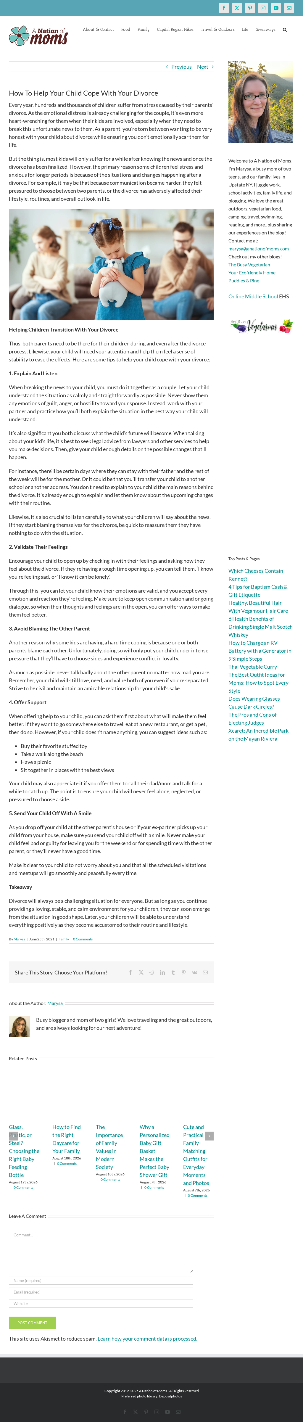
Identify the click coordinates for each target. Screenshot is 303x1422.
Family (64, 939)
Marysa (19, 939)
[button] (285, 29)
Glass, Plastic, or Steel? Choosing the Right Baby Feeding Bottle (24, 1151)
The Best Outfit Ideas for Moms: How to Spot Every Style (258, 682)
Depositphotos (170, 1396)
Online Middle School (253, 296)
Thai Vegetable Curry (252, 666)
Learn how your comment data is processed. (147, 1338)
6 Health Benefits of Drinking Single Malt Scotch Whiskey (260, 626)
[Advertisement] (261, 454)
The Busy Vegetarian (249, 264)
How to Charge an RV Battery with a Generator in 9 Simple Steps (259, 650)
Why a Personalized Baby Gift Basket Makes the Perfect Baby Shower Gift (155, 1151)
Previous (181, 66)
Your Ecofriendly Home (251, 272)
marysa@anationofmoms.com (258, 248)
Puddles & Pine (243, 280)
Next (202, 66)
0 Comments (83, 939)
